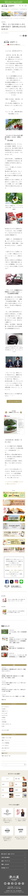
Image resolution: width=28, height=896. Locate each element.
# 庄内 (3, 726)
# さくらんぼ (4, 713)
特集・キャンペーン (6, 740)
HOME (2, 18)
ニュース (3, 750)
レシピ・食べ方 (5, 745)
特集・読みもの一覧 (6, 755)
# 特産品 (3, 717)
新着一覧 (4, 699)
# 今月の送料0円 (22, 9)
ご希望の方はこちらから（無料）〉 (14, 566)
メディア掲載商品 (5, 743)
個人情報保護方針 (19, 890)
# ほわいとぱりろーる (6, 724)
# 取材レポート (5, 711)
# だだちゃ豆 (4, 715)
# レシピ (3, 719)
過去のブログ (6, 18)
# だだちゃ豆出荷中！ (5, 9)
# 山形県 (3, 709)
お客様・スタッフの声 (6, 737)
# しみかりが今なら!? (14, 9)
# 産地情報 (4, 722)
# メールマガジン (5, 33)
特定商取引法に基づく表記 (10, 890)
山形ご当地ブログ (5, 748)
